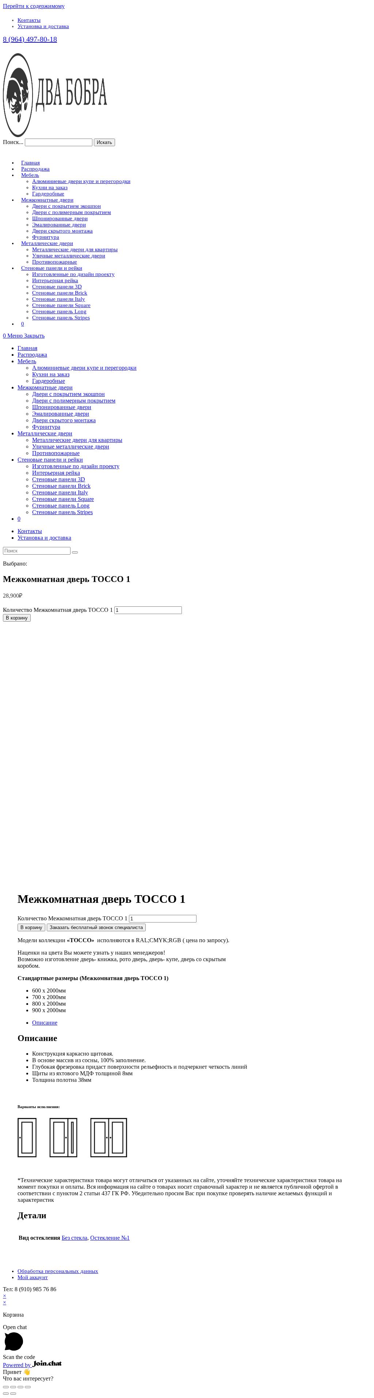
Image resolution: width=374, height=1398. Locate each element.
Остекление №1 (110, 1238)
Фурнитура (46, 427)
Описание (44, 1023)
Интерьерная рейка (56, 473)
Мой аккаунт (33, 1277)
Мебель (27, 361)
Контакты (29, 20)
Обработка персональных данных (58, 1271)
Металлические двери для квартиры (77, 440)
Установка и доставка (43, 26)
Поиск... (13, 142)
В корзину (17, 618)
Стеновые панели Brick (61, 486)
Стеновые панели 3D (58, 479)
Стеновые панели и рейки (50, 460)
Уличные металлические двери (70, 446)
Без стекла (74, 1238)
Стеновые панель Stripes (62, 512)
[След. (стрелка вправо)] (13, 1394)
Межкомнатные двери (45, 387)
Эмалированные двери (60, 414)
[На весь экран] (20, 1387)
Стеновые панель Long (60, 505)
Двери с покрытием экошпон (68, 394)
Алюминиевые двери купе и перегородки (84, 368)
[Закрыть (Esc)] (6, 1387)
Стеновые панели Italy (60, 492)
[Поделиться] (13, 1387)
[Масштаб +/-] (28, 1387)
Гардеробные (48, 381)
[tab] (194, 1023)
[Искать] (75, 552)
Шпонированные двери (61, 407)
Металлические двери (45, 433)
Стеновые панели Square (63, 499)
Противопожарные (56, 453)
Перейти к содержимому (34, 6)
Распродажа (32, 355)
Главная (27, 348)
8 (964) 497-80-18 (30, 39)
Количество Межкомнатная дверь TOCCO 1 (58, 610)
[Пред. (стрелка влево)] (6, 1394)
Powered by (17, 1365)
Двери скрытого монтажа (64, 420)
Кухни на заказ (50, 374)
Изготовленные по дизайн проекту (75, 466)
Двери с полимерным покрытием (73, 400)
